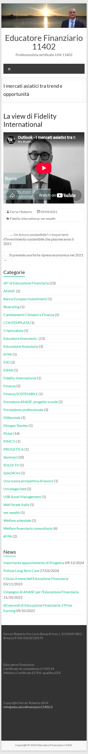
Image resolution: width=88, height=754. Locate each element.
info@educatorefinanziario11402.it (28, 707)
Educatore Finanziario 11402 (44, 42)
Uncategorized (14, 489)
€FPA (7, 536)
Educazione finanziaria (20, 346)
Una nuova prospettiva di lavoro (28, 481)
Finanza (9, 386)
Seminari (10, 457)
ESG (6, 362)
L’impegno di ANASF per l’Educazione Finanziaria (41, 592)
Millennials (12, 417)
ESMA (8, 370)
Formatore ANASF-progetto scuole (30, 401)
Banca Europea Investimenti (25, 299)
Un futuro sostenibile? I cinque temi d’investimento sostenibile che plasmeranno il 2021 (38, 239)
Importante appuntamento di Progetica (33, 562)
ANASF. (9, 291)
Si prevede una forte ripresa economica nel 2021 (43, 257)
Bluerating (11, 307)
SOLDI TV (11, 465)
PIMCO (9, 441)
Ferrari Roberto (21, 212)
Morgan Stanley (15, 425)
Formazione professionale (23, 409)
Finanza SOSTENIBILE (20, 394)
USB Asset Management (22, 496)
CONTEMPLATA (16, 322)
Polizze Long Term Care (21, 570)
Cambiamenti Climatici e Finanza (28, 314)
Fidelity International (24, 218)
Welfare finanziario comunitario (28, 528)
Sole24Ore (11, 473)
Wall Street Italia (16, 504)
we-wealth (48, 218)
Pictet (8, 433)
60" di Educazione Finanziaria (26, 283)
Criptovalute (13, 330)
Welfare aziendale (17, 520)
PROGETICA (13, 449)
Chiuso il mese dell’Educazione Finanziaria (35, 578)
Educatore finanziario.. (20, 338)
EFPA (7, 354)
